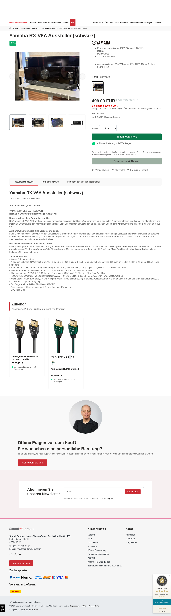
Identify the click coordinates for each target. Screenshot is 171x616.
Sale (72, 22)
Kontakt (158, 22)
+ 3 (72, 357)
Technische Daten (50, 182)
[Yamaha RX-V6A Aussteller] (47, 76)
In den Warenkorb (127, 136)
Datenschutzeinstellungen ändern (26, 602)
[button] (82, 76)
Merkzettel (130, 539)
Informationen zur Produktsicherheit (83, 182)
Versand (91, 535)
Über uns (109, 22)
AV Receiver (65, 28)
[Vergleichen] (100, 170)
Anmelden (130, 535)
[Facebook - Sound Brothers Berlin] (11, 554)
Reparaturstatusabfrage (98, 554)
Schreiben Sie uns (32, 462)
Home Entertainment (18, 22)
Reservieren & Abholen (127, 161)
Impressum (93, 546)
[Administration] (39, 610)
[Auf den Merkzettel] (118, 170)
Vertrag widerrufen (21, 563)
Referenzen (98, 22)
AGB (90, 539)
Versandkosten (113, 117)
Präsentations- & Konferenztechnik (45, 22)
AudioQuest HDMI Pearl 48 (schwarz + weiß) (25, 357)
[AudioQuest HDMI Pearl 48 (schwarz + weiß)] (27, 336)
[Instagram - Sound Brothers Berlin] (15, 554)
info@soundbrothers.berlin (28, 549)
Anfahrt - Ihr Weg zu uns (99, 562)
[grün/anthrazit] (53, 363)
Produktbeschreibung (24, 182)
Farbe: (95, 76)
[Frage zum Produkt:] (137, 170)
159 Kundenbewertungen (162, 601)
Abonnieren (132, 492)
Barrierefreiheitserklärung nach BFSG (105, 566)
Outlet (66, 22)
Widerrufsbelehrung (97, 550)
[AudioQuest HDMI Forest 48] (66, 336)
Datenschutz (93, 542)
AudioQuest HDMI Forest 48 (65, 369)
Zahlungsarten (121, 22)
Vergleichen (131, 542)
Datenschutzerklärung (101, 498)
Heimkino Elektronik (50, 28)
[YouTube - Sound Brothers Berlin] (20, 554)
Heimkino (36, 28)
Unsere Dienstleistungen (141, 22)
